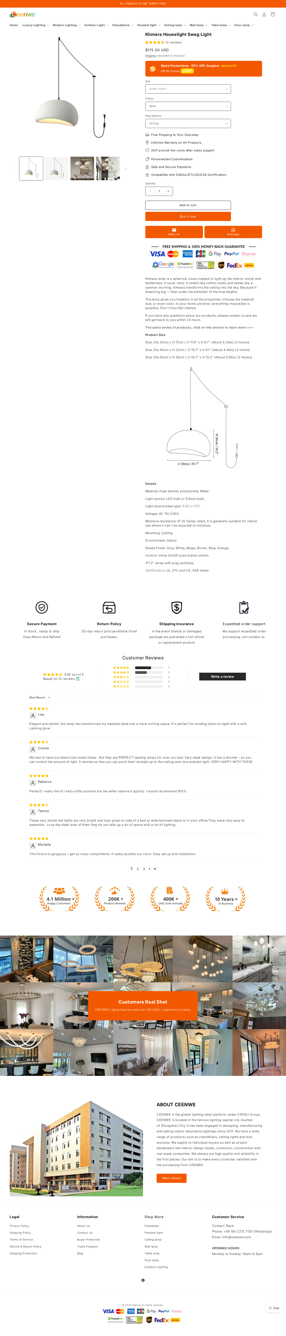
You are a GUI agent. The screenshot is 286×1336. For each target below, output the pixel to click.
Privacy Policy (19, 1225)
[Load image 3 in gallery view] (82, 168)
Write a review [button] (222, 677)
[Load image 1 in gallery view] (31, 168)
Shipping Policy (20, 1232)
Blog (80, 1253)
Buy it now (188, 216)
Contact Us (85, 1232)
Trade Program (87, 1246)
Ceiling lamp (153, 1239)
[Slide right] (125, 168)
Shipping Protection (23, 1253)
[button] (35, 25)
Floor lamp (152, 1260)
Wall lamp (151, 1246)
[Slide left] (14, 168)
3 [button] (144, 869)
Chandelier (152, 1225)
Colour (149, 98)
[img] (39, 708)
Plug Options (153, 115)
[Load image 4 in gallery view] (108, 168)
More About (171, 1178)
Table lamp (152, 1253)
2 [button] (138, 869)
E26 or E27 (190, 506)
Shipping (150, 55)
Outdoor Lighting (156, 1267)
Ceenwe (136, 1305)
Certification (155, 570)
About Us (83, 1225)
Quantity (150, 183)
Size (148, 81)
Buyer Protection (88, 1239)
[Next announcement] (275, 3)
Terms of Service (21, 1239)
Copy (187, 71)
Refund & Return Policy (25, 1246)
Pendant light (154, 1232)
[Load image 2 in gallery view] (57, 168)
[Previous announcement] (11, 3)
